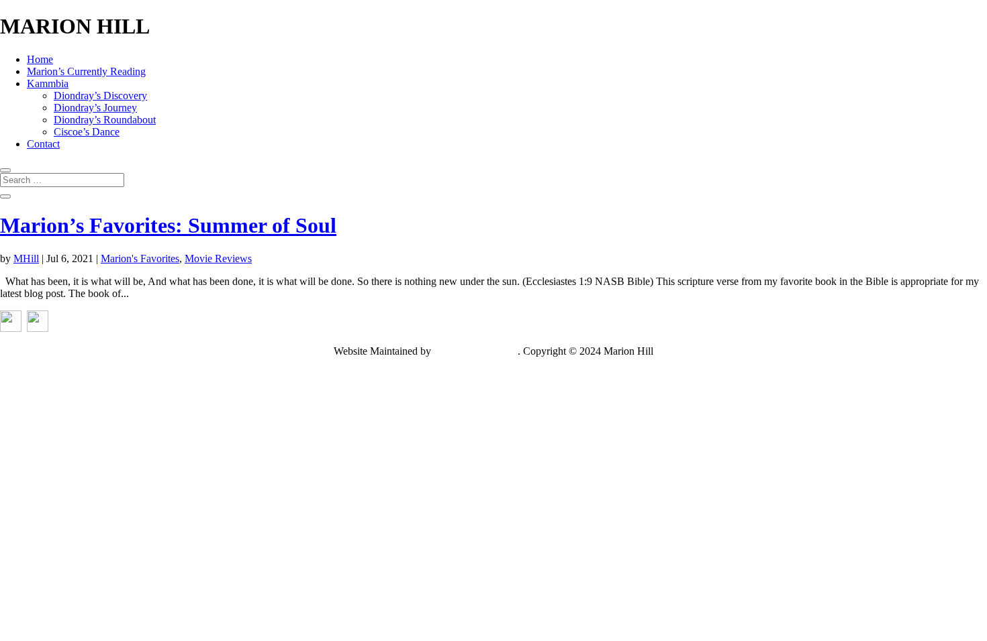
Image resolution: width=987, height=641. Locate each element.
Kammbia (47, 83)
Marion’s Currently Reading (86, 71)
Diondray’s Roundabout (105, 119)
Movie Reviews (218, 258)
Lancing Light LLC (476, 351)
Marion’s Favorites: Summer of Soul (168, 225)
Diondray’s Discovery (100, 95)
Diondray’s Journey (95, 107)
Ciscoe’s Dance (87, 131)
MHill (26, 258)
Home (40, 59)
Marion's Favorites (140, 258)
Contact (43, 144)
